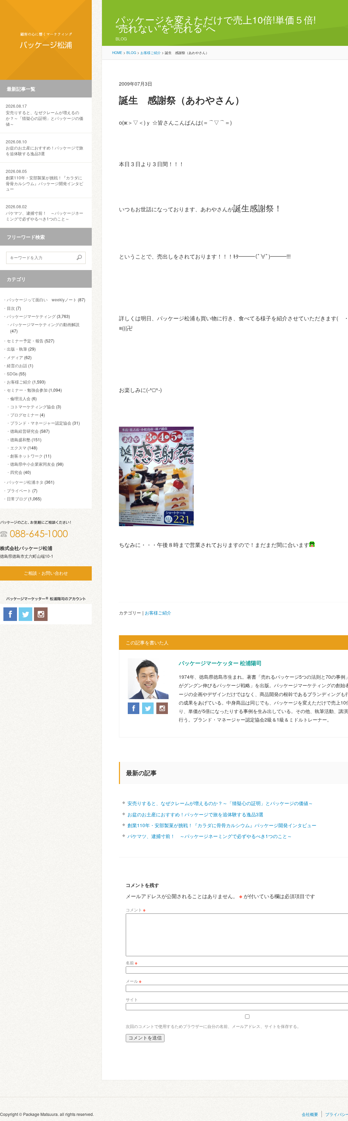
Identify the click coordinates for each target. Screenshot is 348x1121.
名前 (131, 962)
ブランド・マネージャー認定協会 (40, 423)
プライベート (19, 490)
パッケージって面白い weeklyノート (42, 299)
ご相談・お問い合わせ (46, 573)
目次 (11, 308)
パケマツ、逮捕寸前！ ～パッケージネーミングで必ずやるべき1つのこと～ (44, 212)
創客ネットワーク (26, 456)
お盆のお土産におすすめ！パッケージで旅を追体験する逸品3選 (44, 148)
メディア (15, 357)
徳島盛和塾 (20, 439)
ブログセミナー (24, 414)
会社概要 (310, 1114)
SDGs (12, 373)
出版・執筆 (17, 349)
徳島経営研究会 (24, 431)
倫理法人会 (20, 398)
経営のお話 (17, 365)
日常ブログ (17, 498)
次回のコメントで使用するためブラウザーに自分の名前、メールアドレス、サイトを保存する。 (213, 1026)
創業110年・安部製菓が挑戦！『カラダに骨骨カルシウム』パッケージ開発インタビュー (44, 180)
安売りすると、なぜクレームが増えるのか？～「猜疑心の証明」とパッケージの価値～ (44, 114)
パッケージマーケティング (31, 316)
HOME (117, 52)
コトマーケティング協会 (32, 406)
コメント (135, 909)
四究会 (16, 472)
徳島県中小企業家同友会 (32, 464)
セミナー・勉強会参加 (27, 390)
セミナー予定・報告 (25, 340)
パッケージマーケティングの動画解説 (45, 324)
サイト (132, 999)
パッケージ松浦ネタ (25, 482)
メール (133, 981)
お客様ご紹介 (19, 382)
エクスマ (18, 447)
